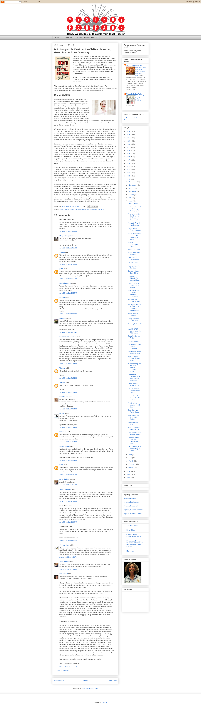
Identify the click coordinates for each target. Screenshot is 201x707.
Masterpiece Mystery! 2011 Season (134, 405)
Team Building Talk (134, 94)
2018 (129, 157)
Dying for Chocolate (134, 65)
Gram (61, 465)
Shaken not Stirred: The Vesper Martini (134, 278)
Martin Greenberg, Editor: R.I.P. (133, 244)
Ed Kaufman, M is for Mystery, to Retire (134, 449)
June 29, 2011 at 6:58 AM (68, 248)
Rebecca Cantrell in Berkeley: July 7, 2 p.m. (134, 209)
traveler (62, 252)
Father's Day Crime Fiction (134, 300)
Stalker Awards (133, 341)
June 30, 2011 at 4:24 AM (68, 475)
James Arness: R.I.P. (133, 423)
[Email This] (88, 206)
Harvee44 (62, 318)
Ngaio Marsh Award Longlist (134, 229)
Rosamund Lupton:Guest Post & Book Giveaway (134, 377)
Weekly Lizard (133, 263)
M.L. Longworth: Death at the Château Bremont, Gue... (135, 217)
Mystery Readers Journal (87, 37)
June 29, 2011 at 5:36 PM (68, 442)
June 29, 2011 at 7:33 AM (68, 279)
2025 (129, 135)
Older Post (112, 681)
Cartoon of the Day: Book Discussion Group (133, 440)
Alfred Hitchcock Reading (134, 253)
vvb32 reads (63, 397)
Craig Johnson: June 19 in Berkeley (133, 417)
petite (61, 269)
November (133, 185)
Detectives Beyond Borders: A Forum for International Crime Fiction (134, 543)
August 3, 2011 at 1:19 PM (68, 557)
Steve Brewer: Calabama (133, 315)
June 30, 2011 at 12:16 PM (68, 541)
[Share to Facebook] (95, 206)
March (131, 461)
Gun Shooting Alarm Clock (133, 411)
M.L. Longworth (92, 209)
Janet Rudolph (64, 479)
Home (57, 37)
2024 (129, 138)
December (133, 182)
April (130, 458)
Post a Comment (63, 671)
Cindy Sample (64, 446)
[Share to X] (93, 206)
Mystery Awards (130, 498)
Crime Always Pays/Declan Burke (133, 535)
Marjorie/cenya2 (65, 236)
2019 (129, 154)
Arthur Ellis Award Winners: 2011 (134, 428)
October (132, 188)
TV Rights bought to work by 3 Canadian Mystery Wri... (134, 307)
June (131, 201)
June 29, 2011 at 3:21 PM (68, 392)
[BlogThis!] (90, 206)
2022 (129, 144)
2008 (129, 478)
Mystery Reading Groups (133, 513)
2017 (129, 160)
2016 (129, 163)
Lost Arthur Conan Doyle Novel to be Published (134, 398)
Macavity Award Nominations (134, 224)
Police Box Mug (133, 204)
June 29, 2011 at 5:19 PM (68, 427)
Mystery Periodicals (131, 506)
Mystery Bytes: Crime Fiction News (134, 358)
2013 (129, 173)
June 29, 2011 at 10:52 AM (68, 332)
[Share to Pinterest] (97, 206)
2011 (129, 179)
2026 (129, 131)
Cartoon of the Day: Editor (133, 272)
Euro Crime (130, 530)
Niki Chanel (63, 574)
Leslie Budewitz (65, 283)
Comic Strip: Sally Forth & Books (134, 433)
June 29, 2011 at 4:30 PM (68, 409)
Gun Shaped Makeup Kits (133, 259)
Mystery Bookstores (131, 502)
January (132, 467)
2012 (129, 176)
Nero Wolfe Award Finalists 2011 (134, 352)
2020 (129, 150)
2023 (129, 141)
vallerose (62, 297)
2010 (129, 471)
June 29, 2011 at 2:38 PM (68, 364)
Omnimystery (64, 545)
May (130, 455)
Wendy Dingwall (65, 489)
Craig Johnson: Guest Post (133, 320)
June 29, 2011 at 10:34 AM (68, 293)
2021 (129, 147)
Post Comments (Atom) (90, 688)
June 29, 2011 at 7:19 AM (68, 264)
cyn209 (61, 413)
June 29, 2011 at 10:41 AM (68, 314)
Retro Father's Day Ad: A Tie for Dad (133, 285)
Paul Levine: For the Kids (134, 267)
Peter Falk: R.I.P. (134, 249)
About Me (68, 37)
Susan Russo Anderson (67, 337)
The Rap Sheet (132, 525)
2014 (129, 170)
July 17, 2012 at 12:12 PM (68, 666)
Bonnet (62, 209)
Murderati (130, 551)
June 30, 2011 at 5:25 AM (68, 485)
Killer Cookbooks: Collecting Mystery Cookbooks (134, 293)
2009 (129, 474)
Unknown (62, 432)
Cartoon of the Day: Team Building (140, 98)
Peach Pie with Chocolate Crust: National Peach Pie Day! (140, 71)
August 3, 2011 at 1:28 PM (68, 569)
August (131, 195)
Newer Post (59, 681)
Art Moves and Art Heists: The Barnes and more (134, 236)
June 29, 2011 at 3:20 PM (68, 378)
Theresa (62, 368)
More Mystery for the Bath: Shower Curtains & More (134, 367)
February (132, 464)
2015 (129, 166)
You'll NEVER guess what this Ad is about (134, 331)
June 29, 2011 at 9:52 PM (68, 460)
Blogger (104, 702)
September (133, 191)
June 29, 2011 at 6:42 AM (68, 231)
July (130, 198)
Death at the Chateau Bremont (75, 209)
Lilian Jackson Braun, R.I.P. (133, 385)
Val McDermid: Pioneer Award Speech (134, 391)
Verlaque (101, 209)
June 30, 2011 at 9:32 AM (68, 501)
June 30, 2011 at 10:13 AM (68, 522)
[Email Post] (84, 206)
